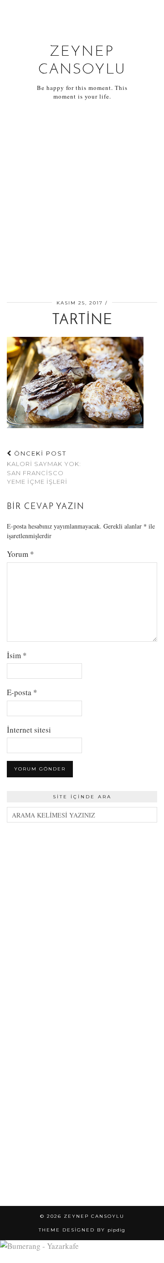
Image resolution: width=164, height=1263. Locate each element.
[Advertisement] (82, 202)
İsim (17, 655)
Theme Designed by (82, 1230)
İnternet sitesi (29, 729)
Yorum (20, 554)
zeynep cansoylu (94, 1216)
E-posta (22, 692)
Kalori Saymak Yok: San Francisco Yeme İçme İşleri (44, 467)
